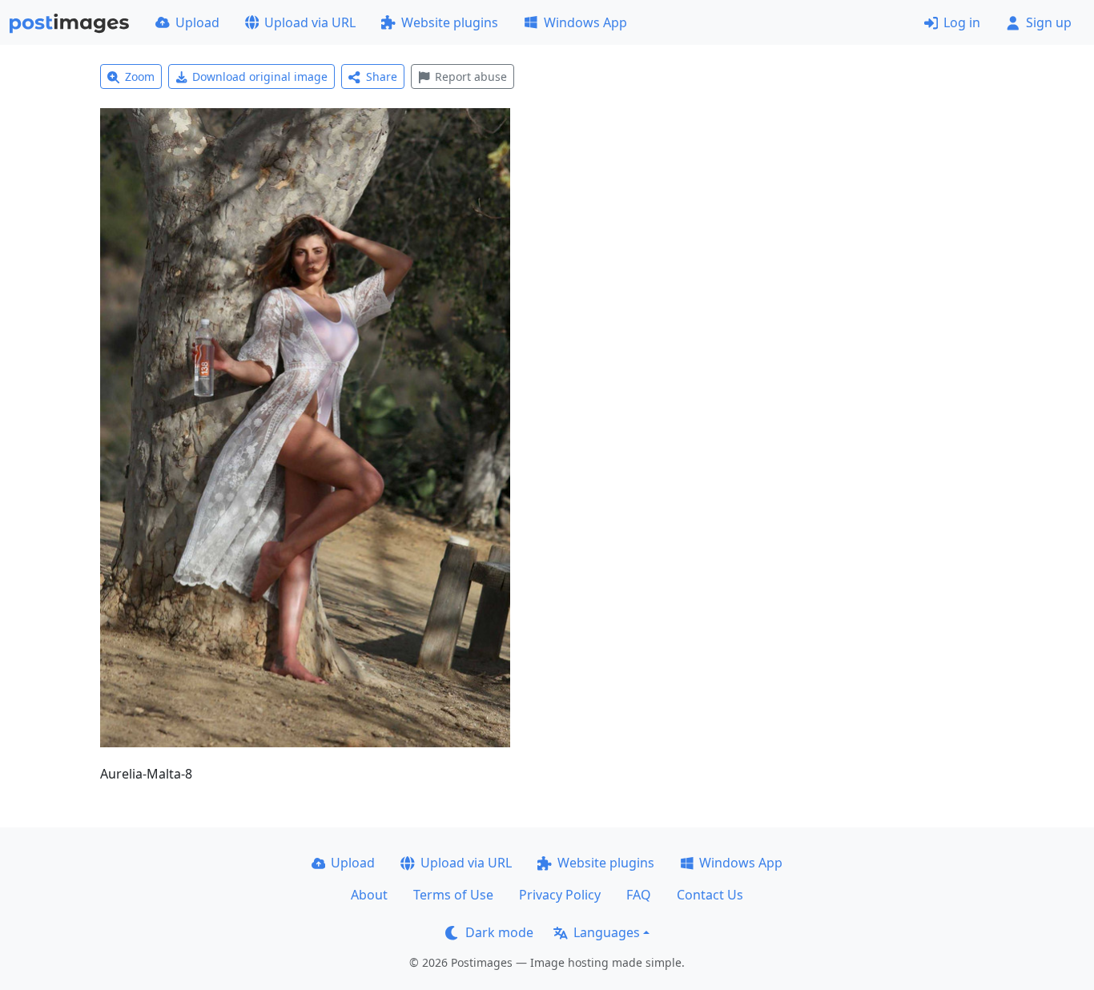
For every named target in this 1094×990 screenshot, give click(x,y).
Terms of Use (453, 894)
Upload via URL (310, 22)
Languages (606, 932)
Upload (197, 22)
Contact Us (710, 894)
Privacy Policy (560, 894)
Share (381, 76)
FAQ (638, 894)
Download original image (260, 76)
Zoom (140, 76)
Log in (961, 22)
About (369, 894)
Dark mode (499, 932)
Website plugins (449, 22)
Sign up (1049, 22)
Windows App (585, 22)
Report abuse (471, 76)
